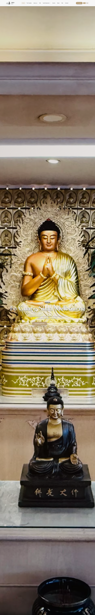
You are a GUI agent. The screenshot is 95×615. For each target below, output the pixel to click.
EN (84, 3)
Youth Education (46, 3)
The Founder (29, 3)
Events (53, 3)
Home (23, 3)
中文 (87, 3)
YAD (40, 3)
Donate (80, 3)
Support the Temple (55, 323)
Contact (66, 3)
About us (35, 3)
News (58, 3)
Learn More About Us (39, 323)
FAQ (62, 3)
